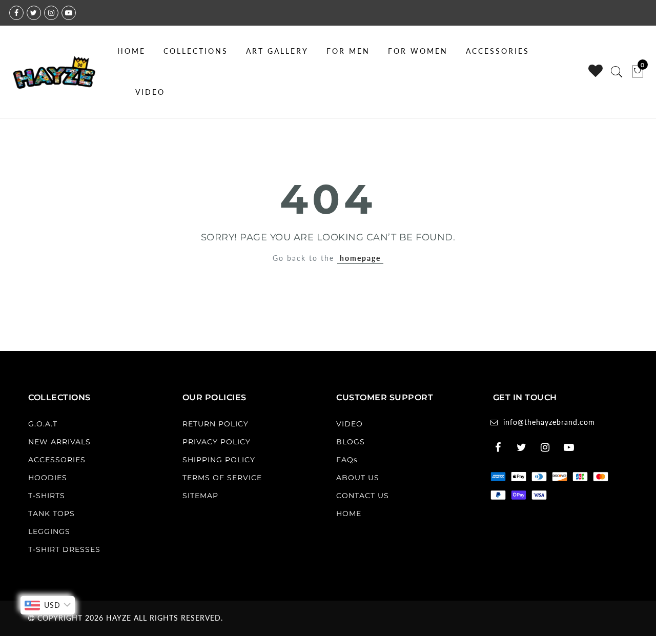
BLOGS (350, 441)
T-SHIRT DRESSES (64, 549)
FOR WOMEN (418, 51)
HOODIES (47, 477)
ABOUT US (357, 477)
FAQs (347, 459)
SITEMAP (200, 495)
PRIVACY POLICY (216, 441)
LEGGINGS (49, 531)
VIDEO (150, 92)
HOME (131, 51)
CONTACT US (362, 495)
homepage (360, 258)
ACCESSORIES (497, 51)
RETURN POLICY (215, 423)
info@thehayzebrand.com (549, 422)
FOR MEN (348, 51)
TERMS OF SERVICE (222, 477)
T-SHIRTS (46, 495)
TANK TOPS (51, 513)
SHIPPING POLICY (218, 459)
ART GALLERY (277, 51)
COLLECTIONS (195, 51)
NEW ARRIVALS (59, 441)
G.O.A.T (42, 423)
